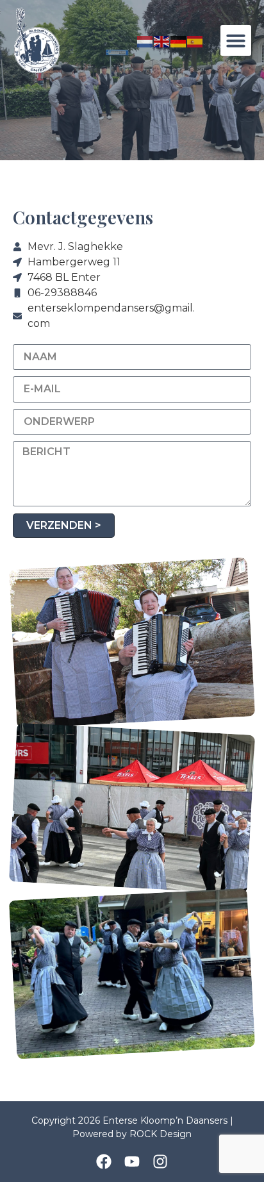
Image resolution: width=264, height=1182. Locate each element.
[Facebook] (103, 1161)
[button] (235, 40)
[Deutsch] (178, 40)
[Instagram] (160, 1161)
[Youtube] (132, 1161)
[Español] (195, 40)
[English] (162, 40)
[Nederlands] (145, 40)
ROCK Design (160, 1134)
